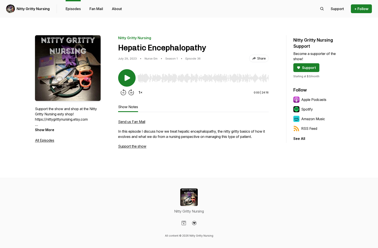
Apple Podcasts (313, 99)
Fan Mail (96, 9)
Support (309, 67)
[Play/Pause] (127, 78)
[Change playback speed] (140, 92)
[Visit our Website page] (184, 223)
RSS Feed (309, 128)
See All (299, 138)
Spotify (307, 109)
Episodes (73, 9)
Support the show (132, 146)
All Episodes (44, 140)
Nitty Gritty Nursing (33, 9)
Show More (44, 130)
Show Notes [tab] (128, 107)
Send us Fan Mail (131, 122)
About (117, 9)
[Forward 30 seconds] (131, 92)
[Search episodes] (322, 8)
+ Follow (361, 9)
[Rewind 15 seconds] (123, 92)
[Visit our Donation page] (194, 223)
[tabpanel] (193, 136)
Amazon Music (313, 119)
